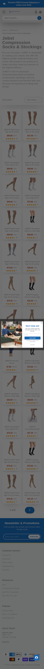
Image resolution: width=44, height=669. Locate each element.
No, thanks (32, 344)
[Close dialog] (41, 323)
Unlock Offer (32, 338)
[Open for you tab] (36, 657)
